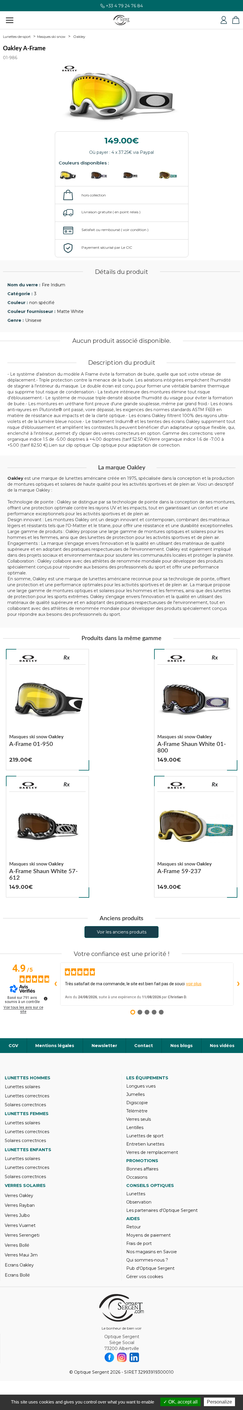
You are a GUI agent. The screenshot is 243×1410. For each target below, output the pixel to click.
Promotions (142, 1160)
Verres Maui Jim (21, 1255)
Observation (138, 1202)
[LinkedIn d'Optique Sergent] (134, 1357)
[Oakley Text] (137, 175)
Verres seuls (138, 1119)
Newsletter (104, 1045)
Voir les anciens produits (121, 932)
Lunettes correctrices (27, 1096)
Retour (133, 1227)
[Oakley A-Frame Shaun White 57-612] (47, 836)
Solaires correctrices (25, 1104)
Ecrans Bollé (17, 1275)
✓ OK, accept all (180, 1401)
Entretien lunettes (145, 1144)
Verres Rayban (20, 1205)
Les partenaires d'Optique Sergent (162, 1210)
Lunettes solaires (22, 1086)
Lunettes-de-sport (17, 37)
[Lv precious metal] (168, 175)
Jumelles (135, 1094)
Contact (143, 1045)
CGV (13, 1045)
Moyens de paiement (148, 1235)
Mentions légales (54, 1045)
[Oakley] (28, 658)
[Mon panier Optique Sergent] (236, 20)
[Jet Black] (74, 175)
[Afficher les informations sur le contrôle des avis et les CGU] (45, 998)
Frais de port (139, 1243)
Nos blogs (181, 1045)
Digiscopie (137, 1102)
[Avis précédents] (55, 984)
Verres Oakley (19, 1195)
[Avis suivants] (238, 984)
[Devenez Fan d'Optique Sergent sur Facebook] (109, 1357)
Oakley (79, 36)
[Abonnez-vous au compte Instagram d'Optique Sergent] (122, 1357)
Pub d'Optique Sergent (150, 1268)
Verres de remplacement (152, 1152)
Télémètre (137, 1111)
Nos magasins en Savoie (151, 1251)
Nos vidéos (222, 1045)
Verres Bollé (17, 1245)
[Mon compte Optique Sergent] (224, 20)
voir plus (194, 983)
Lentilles (134, 1127)
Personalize (219, 1401)
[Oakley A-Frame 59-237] (195, 836)
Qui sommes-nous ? (147, 1260)
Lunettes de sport (145, 1135)
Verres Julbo (17, 1215)
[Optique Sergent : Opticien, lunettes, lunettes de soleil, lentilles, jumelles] (121, 20)
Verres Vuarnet (20, 1225)
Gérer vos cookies (144, 1276)
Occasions (136, 1177)
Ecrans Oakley (19, 1265)
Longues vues (141, 1086)
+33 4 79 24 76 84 (124, 8)
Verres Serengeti (22, 1235)
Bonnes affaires (142, 1169)
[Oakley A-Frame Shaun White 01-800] (195, 709)
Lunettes (135, 1193)
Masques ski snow (51, 37)
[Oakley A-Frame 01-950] (47, 709)
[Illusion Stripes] (105, 175)
